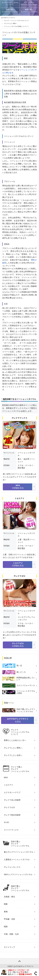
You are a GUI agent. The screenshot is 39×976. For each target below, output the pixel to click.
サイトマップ (9, 947)
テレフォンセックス (12, 867)
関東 (6, 904)
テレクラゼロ (9, 807)
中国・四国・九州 (11, 934)
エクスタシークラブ (12, 792)
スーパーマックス (11, 830)
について (20, 732)
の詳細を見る (18, 486)
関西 (6, 927)
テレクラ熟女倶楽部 (12, 815)
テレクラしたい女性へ (13, 755)
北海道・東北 (9, 897)
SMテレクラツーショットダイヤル (18, 875)
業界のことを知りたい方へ (15, 740)
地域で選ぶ (20, 888)
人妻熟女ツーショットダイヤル (17, 860)
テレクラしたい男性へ (13, 748)
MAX (6, 777)
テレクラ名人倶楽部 (12, 800)
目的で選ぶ (20, 844)
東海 (6, 912)
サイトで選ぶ (20, 769)
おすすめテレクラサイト (23, 966)
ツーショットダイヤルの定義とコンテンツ (16, 26)
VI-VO (6, 822)
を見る (18, 720)
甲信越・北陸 (9, 919)
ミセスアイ (8, 785)
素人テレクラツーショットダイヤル (18, 852)
